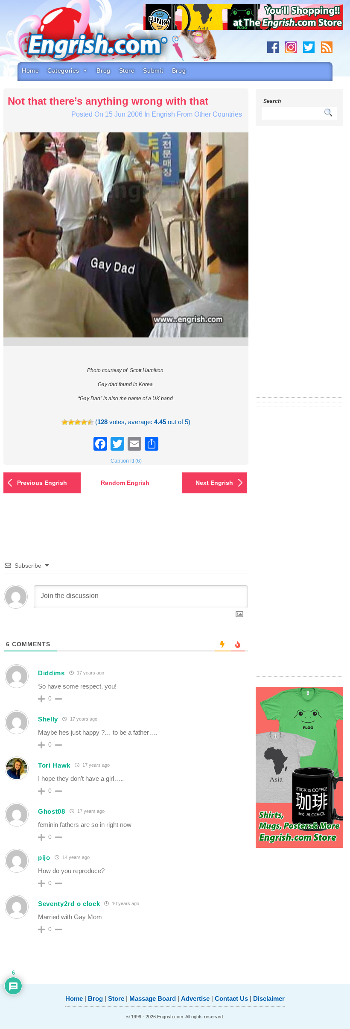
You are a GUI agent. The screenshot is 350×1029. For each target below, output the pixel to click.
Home (30, 70)
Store (127, 70)
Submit (153, 70)
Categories (63, 70)
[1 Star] (64, 422)
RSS (326, 47)
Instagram (291, 47)
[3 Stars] (77, 422)
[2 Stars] (71, 422)
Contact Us (231, 998)
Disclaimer (269, 998)
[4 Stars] (84, 422)
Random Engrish (125, 482)
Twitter (309, 47)
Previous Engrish (42, 482)
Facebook (273, 47)
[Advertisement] (299, 267)
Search (272, 101)
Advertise (195, 998)
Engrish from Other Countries (197, 114)
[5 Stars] (90, 422)
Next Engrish (214, 482)
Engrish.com (105, 37)
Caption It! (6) (126, 461)
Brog (103, 70)
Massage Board (152, 998)
